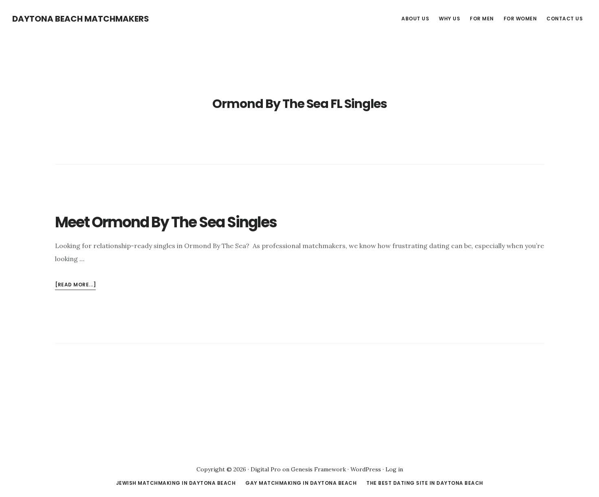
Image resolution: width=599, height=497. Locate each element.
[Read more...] (75, 285)
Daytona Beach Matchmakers (80, 18)
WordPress (365, 469)
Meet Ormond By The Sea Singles (166, 222)
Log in (394, 469)
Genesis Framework (318, 469)
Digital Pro (266, 469)
